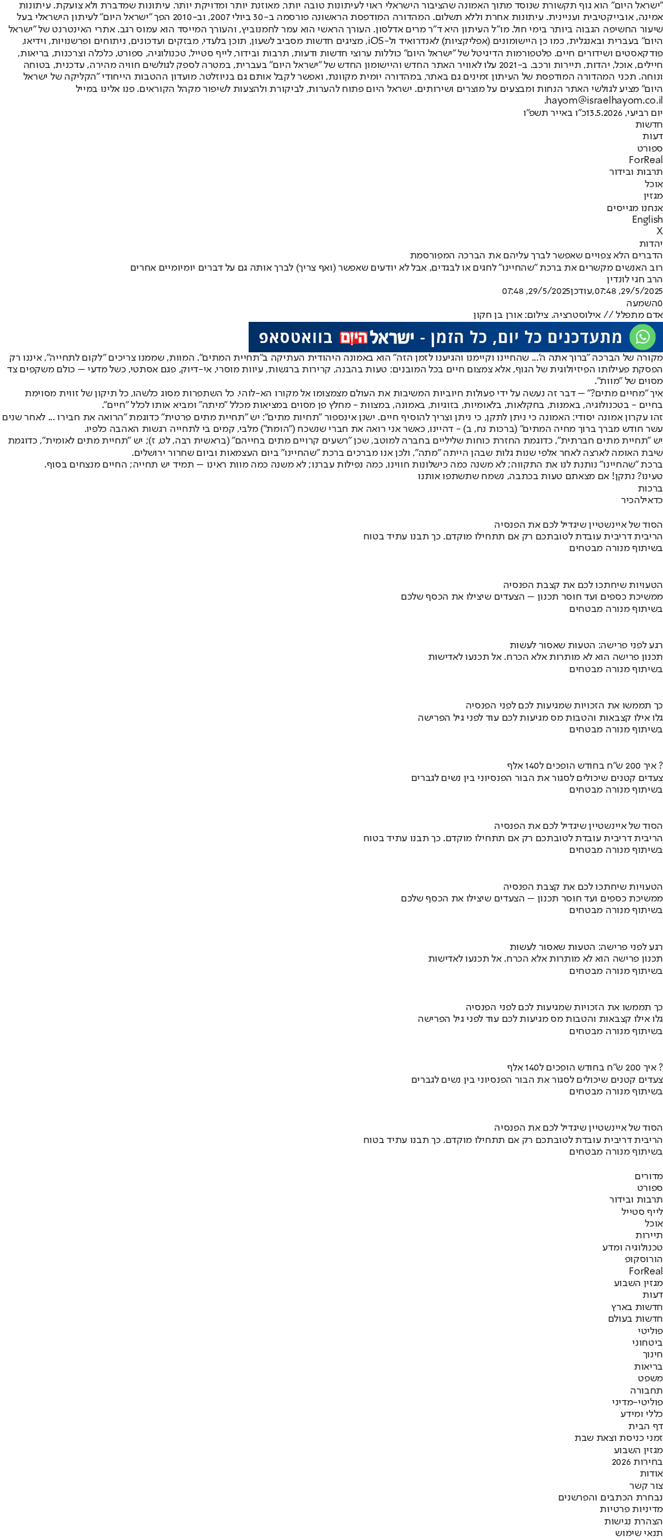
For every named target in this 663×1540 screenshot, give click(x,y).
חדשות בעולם (635, 1319)
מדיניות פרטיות (631, 1509)
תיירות (649, 1235)
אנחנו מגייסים (635, 208)
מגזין (653, 196)
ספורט (650, 149)
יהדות (651, 244)
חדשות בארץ (637, 1307)
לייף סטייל (642, 1212)
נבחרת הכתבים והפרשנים (610, 1498)
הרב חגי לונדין (635, 280)
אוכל (654, 184)
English (647, 220)
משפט (650, 1379)
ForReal (646, 160)
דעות (652, 136)
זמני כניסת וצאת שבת (618, 1438)
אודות (651, 1474)
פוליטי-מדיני (637, 1403)
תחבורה (646, 1391)
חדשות (649, 125)
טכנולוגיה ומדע (632, 1248)
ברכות (650, 489)
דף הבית (645, 1426)
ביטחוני (647, 1343)
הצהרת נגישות (633, 1522)
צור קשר (646, 1486)
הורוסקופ (644, 1259)
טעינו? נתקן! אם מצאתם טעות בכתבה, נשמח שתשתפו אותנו (540, 476)
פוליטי (650, 1331)
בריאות (648, 1367)
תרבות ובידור (636, 172)
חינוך (653, 1355)
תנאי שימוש (639, 1533)
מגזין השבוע (638, 1283)
